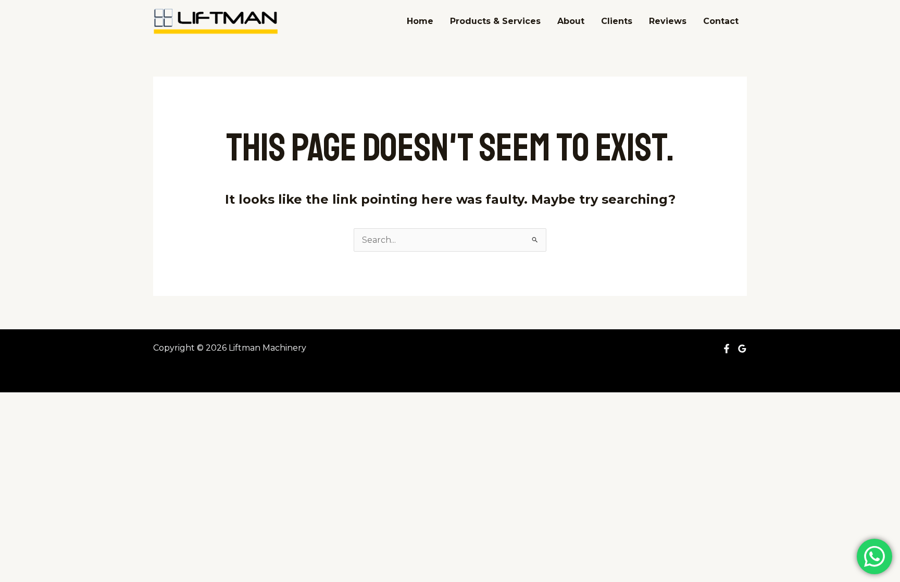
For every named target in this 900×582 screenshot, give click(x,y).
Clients (616, 21)
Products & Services (495, 21)
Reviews (667, 21)
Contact (721, 21)
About (570, 21)
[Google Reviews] (742, 348)
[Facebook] (726, 348)
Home (420, 21)
